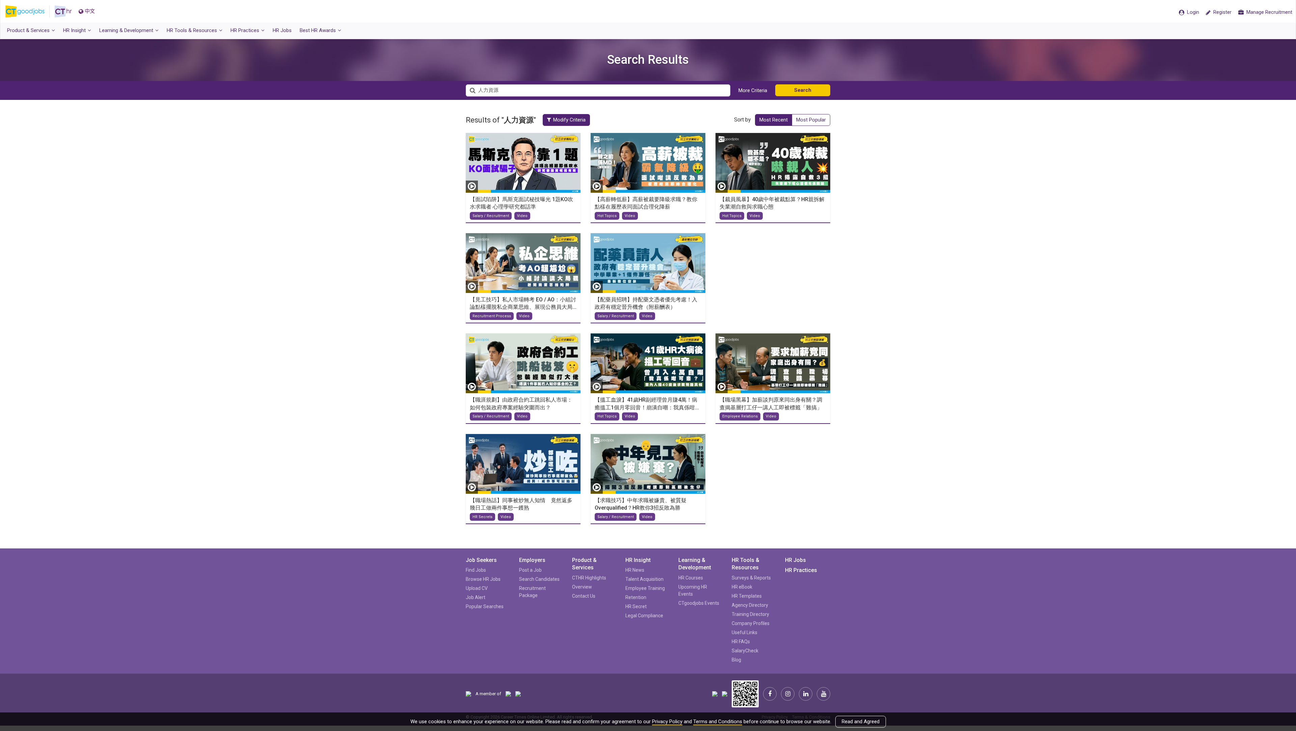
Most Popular (811, 120)
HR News (634, 570)
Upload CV (477, 588)
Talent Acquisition (644, 579)
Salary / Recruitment (491, 216)
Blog (736, 659)
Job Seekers (481, 560)
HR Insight (638, 560)
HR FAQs (741, 641)
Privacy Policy (667, 722)
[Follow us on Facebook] (770, 694)
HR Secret (636, 606)
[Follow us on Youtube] (823, 694)
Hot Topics (607, 216)
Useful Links (744, 632)
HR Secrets (482, 517)
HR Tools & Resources (745, 564)
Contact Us (583, 596)
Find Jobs (476, 570)
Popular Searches (485, 606)
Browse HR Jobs (483, 579)
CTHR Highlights (589, 577)
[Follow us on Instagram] (787, 694)
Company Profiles (751, 623)
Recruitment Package (532, 592)
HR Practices (801, 570)
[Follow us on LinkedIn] (805, 694)
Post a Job (530, 570)
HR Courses (690, 577)
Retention (635, 597)
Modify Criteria (569, 120)
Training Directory (750, 614)
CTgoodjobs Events (698, 603)
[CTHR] (63, 11)
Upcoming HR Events (692, 590)
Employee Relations (740, 416)
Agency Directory (750, 605)
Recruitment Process (492, 316)
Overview (582, 587)
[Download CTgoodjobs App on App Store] (715, 693)
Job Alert (475, 597)
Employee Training (645, 588)
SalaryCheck (745, 650)
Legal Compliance (644, 615)
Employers (532, 560)
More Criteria (752, 90)
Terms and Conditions (717, 722)
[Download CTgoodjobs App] (745, 693)
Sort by (742, 119)
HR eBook (742, 587)
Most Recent (773, 120)
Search (802, 90)
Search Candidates (539, 579)
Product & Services (584, 564)
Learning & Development (694, 564)
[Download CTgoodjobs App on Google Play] (724, 693)
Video (522, 216)
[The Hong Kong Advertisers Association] (508, 693)
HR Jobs (795, 560)
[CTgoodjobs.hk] (30, 11)
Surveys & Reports (751, 577)
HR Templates (747, 596)
